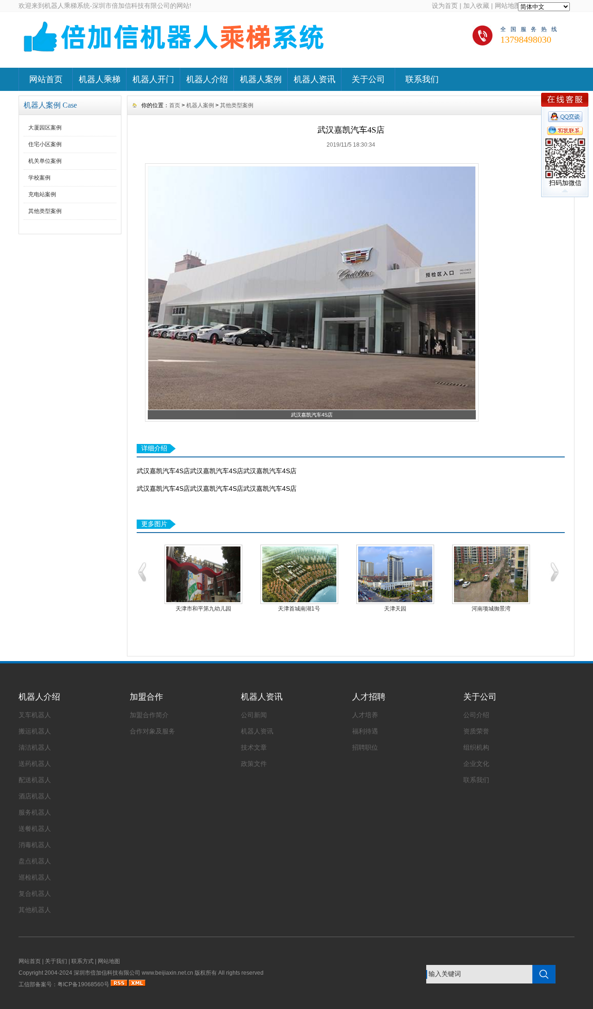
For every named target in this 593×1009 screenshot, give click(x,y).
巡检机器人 (35, 877)
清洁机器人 (35, 747)
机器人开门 (153, 79)
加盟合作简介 (149, 715)
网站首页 (46, 79)
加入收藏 (476, 5)
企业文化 (476, 763)
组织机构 (476, 747)
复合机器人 (35, 893)
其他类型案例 (45, 211)
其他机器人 (35, 909)
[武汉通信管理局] (395, 574)
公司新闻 (254, 715)
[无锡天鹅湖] (491, 574)
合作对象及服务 (152, 731)
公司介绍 (476, 715)
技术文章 (254, 747)
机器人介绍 (207, 79)
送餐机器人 (35, 828)
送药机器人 (35, 763)
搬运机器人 (35, 731)
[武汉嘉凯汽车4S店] (312, 408)
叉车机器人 (35, 715)
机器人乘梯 (99, 79)
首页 (174, 105)
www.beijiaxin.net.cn (167, 973)
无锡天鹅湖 (491, 608)
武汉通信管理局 (395, 608)
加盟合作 (146, 696)
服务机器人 (35, 812)
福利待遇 (365, 731)
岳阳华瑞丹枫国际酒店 (299, 608)
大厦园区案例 (45, 127)
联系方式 (82, 961)
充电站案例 (42, 194)
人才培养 (365, 715)
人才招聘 (368, 696)
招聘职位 (365, 747)
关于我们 (56, 961)
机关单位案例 (45, 161)
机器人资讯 (314, 79)
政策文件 (254, 763)
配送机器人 (35, 780)
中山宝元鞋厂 (203, 608)
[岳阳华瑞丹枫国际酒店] (299, 574)
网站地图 (508, 5)
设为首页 (445, 5)
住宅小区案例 (45, 144)
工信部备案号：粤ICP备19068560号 (64, 984)
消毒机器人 (35, 844)
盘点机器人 (35, 861)
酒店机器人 (35, 796)
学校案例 (39, 177)
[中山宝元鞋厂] (203, 574)
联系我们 (422, 79)
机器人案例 (261, 79)
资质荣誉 (476, 731)
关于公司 (368, 79)
